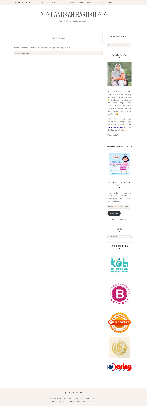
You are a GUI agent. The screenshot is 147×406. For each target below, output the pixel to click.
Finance (80, 3)
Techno (100, 3)
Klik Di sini (114, 213)
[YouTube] (81, 393)
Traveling (90, 3)
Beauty (61, 3)
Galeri (109, 3)
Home (42, 3)
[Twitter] (69, 393)
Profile (50, 3)
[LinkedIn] (73, 393)
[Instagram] (77, 393)
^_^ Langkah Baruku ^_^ (73, 14)
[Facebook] (65, 393)
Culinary (70, 3)
